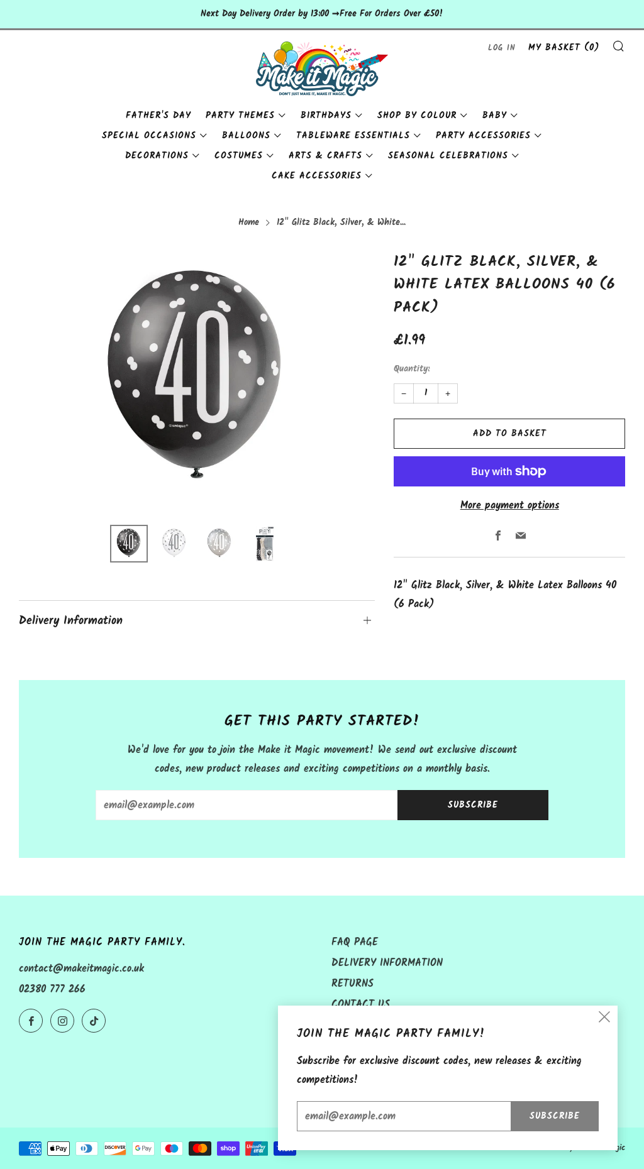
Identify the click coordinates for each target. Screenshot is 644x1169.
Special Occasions (149, 136)
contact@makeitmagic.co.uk (81, 969)
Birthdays (326, 116)
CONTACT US (360, 1005)
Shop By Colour (417, 116)
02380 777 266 (52, 989)
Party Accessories (483, 136)
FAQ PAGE (354, 942)
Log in (502, 48)
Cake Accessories (317, 176)
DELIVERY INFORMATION (387, 963)
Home (248, 222)
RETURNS (352, 984)
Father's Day (158, 116)
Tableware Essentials (353, 136)
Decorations (157, 156)
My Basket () (563, 48)
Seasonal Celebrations (448, 156)
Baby (494, 116)
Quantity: (412, 369)
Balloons (246, 136)
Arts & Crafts (325, 156)
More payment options (509, 505)
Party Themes (240, 116)
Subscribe (473, 805)
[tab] (129, 544)
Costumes (238, 156)
